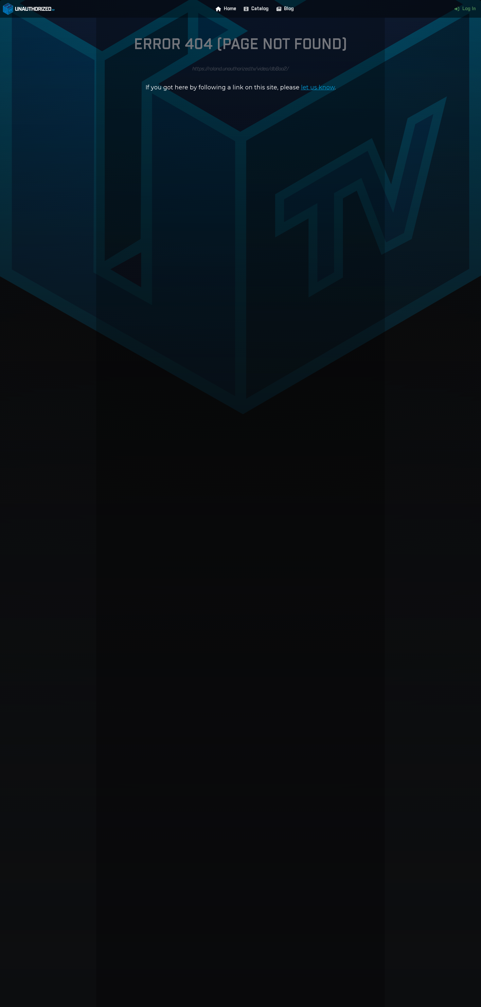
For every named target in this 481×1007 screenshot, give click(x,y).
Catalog (260, 9)
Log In (469, 9)
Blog (289, 9)
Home (230, 9)
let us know (318, 87)
